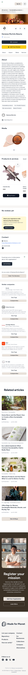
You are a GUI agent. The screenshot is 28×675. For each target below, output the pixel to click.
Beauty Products (17, 108)
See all (24, 159)
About (4, 52)
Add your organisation (14, 599)
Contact (15, 42)
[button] (11, 180)
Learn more (14, 604)
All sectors (5, 10)
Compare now (14, 300)
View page (14, 297)
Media (17, 52)
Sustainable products (15, 10)
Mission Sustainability (17, 668)
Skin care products (6, 108)
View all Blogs (14, 519)
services (24, 52)
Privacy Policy (18, 670)
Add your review (15, 47)
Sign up (18, 3)
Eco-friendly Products (20, 105)
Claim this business (14, 276)
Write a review (9, 227)
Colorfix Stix (6, 187)
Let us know (6, 264)
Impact (11, 52)
